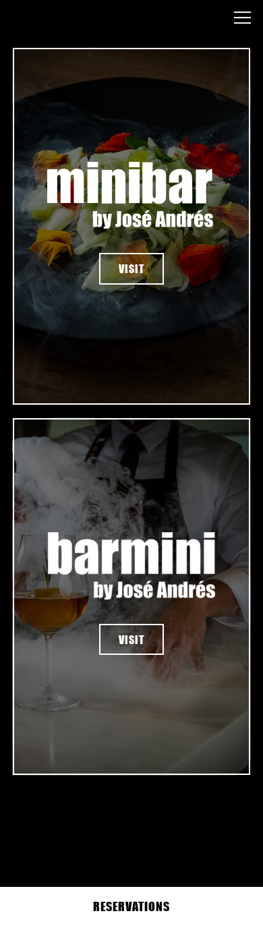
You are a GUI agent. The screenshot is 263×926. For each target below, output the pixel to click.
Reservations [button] (131, 906)
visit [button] (131, 268)
